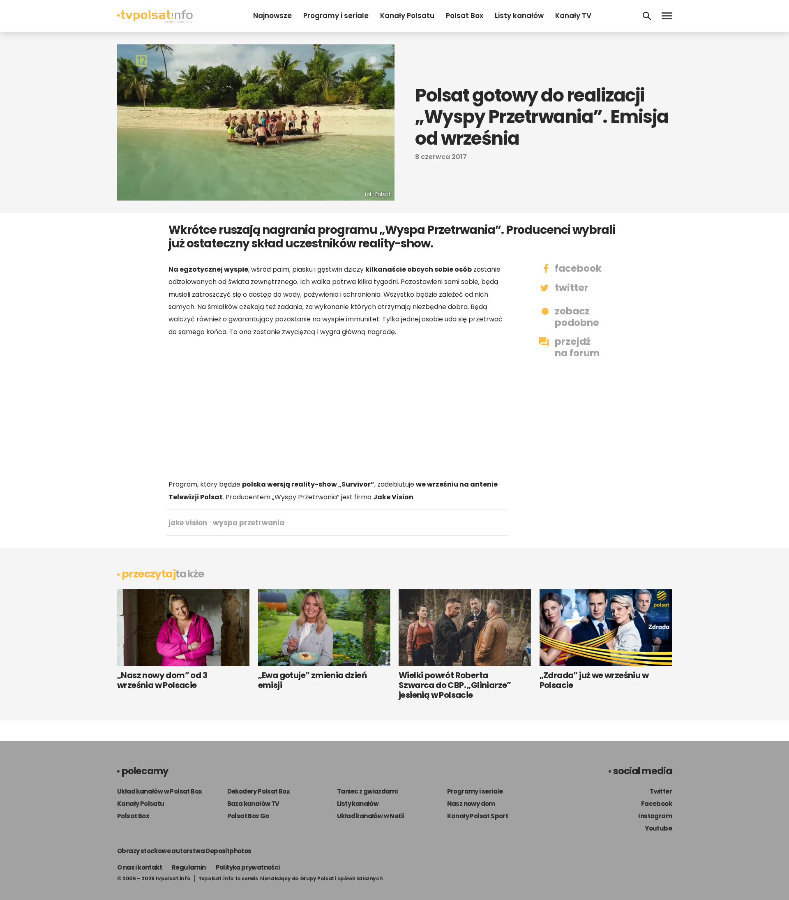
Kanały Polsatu (407, 16)
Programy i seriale (336, 16)
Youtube (658, 828)
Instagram (655, 816)
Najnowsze (272, 16)
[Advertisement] (336, 408)
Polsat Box (464, 16)
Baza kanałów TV (253, 803)
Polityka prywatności (248, 867)
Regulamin (189, 867)
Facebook (656, 803)
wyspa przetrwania (248, 523)
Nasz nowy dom (471, 803)
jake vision (187, 523)
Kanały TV (573, 16)
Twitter (661, 791)
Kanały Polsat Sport (477, 816)
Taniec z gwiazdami (367, 791)
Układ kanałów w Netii (370, 816)
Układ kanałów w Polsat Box (159, 791)
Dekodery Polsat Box (258, 791)
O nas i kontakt (139, 867)
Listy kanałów (519, 16)
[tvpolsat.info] (155, 21)
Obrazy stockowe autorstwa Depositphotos (184, 851)
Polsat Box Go (248, 816)
